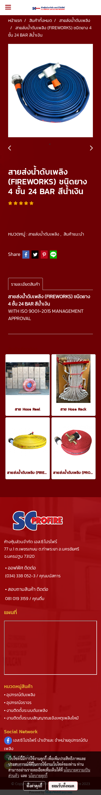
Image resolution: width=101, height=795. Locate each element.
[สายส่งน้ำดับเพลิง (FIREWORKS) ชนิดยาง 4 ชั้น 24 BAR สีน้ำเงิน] (50, 91)
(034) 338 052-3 (20, 575)
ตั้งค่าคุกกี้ (34, 785)
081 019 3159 (16, 598)
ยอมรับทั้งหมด (63, 785)
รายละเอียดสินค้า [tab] (25, 284)
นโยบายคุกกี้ (38, 775)
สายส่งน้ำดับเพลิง (44, 234)
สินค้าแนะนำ (74, 234)
